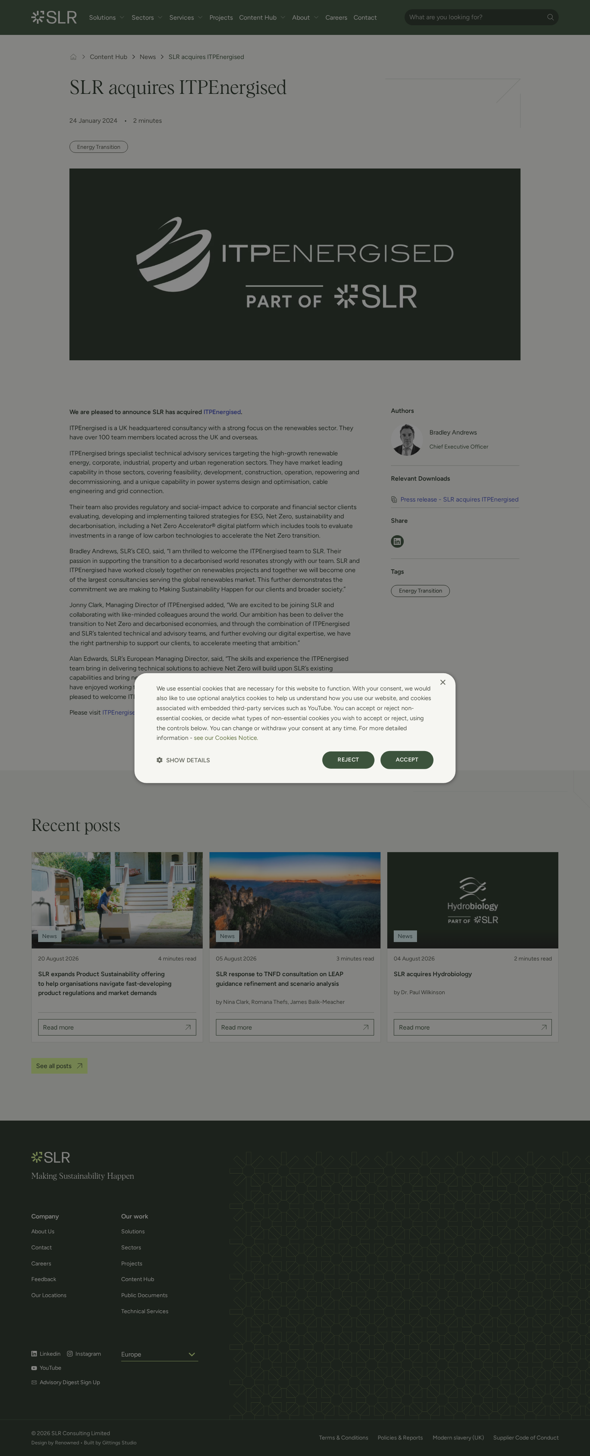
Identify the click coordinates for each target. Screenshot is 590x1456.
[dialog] (295, 728)
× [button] (442, 682)
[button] (183, 760)
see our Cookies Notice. (226, 737)
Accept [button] (407, 759)
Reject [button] (348, 759)
